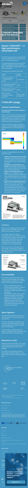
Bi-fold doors (5, 408)
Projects (3, 430)
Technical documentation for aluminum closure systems (12, 441)
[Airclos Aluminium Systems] (7, 4)
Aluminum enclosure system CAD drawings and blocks (14, 443)
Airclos (3, 395)
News (21, 395)
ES (2, 485)
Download (10, 369)
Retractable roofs (14, 395)
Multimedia (4, 435)
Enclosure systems (7, 396)
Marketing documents (6, 437)
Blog (8, 395)
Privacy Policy (4, 483)
